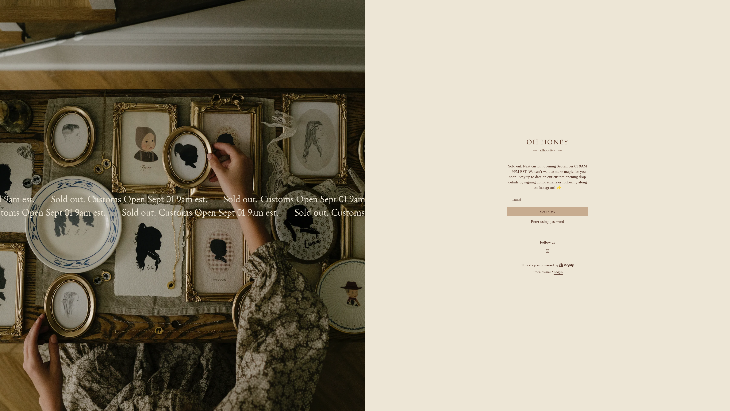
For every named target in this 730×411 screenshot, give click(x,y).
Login (558, 272)
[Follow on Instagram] (547, 251)
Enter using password (547, 221)
